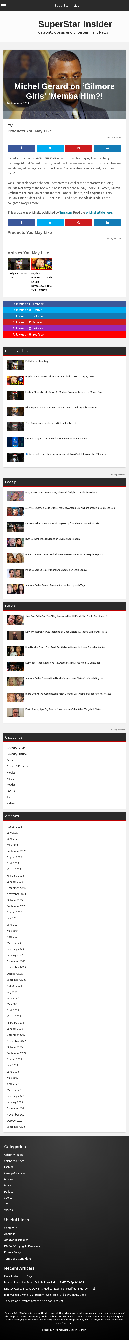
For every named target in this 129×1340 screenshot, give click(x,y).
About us (9, 1233)
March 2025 (14, 869)
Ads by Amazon (114, 137)
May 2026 (13, 844)
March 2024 (14, 943)
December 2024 (16, 887)
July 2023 (12, 992)
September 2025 (16, 851)
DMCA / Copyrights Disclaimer (22, 1246)
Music (10, 778)
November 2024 (16, 893)
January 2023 (15, 1028)
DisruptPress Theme (78, 1330)
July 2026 (12, 832)
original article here (99, 212)
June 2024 (13, 924)
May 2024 (13, 930)
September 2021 (16, 1126)
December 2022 (16, 1034)
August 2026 (14, 826)
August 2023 (14, 985)
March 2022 (14, 1090)
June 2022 (13, 1071)
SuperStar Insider (68, 5)
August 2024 (14, 912)
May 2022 (13, 1077)
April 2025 (13, 863)
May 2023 (13, 1004)
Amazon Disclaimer (16, 1240)
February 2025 (15, 875)
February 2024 (15, 949)
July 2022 (12, 1065)
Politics (11, 784)
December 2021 (16, 1108)
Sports (11, 790)
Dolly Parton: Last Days (18, 1276)
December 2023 (16, 961)
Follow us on (28, 303)
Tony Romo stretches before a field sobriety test (33, 1300)
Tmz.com (65, 212)
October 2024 (15, 900)
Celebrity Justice (17, 754)
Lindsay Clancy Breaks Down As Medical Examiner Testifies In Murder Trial (49, 1288)
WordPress (58, 1330)
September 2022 (16, 1053)
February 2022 (15, 1096)
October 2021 (15, 1120)
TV (10, 126)
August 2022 (14, 1059)
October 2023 (15, 973)
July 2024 (12, 918)
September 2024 (16, 906)
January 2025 (15, 881)
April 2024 (13, 936)
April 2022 (13, 1083)
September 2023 (16, 979)
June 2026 (13, 838)
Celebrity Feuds (16, 747)
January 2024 (15, 955)
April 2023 (13, 1010)
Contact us (10, 1227)
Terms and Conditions (17, 1258)
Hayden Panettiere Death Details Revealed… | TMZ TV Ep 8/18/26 (44, 1282)
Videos (11, 803)
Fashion (11, 760)
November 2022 (16, 1041)
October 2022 (15, 1047)
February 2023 (15, 1022)
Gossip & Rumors (17, 766)
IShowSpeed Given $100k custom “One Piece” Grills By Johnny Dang (45, 1294)
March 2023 (14, 1016)
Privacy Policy (12, 1252)
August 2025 (14, 857)
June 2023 (13, 998)
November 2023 (16, 967)
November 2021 (16, 1114)
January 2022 (15, 1102)
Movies (11, 772)
